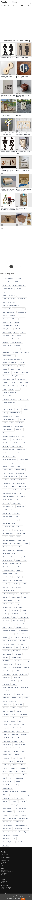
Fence (4, 490)
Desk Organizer (17, 439)
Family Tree (22, 486)
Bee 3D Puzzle (7, 332)
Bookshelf (15, 352)
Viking (27, 795)
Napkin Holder (7, 654)
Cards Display (22, 379)
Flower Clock (16, 503)
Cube (11, 423)
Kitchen (26, 597)
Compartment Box (15, 413)
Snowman (15, 734)
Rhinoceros (19, 704)
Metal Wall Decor (22, 634)
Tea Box (11, 761)
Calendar (15, 372)
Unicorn (23, 791)
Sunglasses (6, 758)
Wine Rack (14, 815)
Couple (17, 416)
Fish (20, 493)
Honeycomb (21, 557)
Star (21, 741)
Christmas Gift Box (8, 396)
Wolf (4, 818)
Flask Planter (21, 496)
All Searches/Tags (5, 857)
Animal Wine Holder (8, 312)
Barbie (22, 319)
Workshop (21, 842)
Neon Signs (18, 654)
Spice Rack (6, 738)
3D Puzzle (23, 5)
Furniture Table (7, 516)
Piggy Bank (6, 684)
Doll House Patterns (9, 453)
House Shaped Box (15, 563)
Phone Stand (6, 677)
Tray (4, 778)
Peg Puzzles (6, 667)
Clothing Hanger (8, 409)
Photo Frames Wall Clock (10, 681)
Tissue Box (23, 768)
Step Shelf (13, 748)
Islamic (19, 570)
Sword (21, 758)
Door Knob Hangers (9, 463)
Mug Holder (16, 651)
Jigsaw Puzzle (18, 580)
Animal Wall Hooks (18, 309)
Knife (18, 600)
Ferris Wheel (25, 490)
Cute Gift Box (19, 426)
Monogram (22, 641)
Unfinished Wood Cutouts (10, 791)
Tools (9, 5)
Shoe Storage (7, 724)
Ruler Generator (5, 875)
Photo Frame (17, 677)
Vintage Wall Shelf (8, 798)
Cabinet (5, 369)
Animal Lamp (22, 299)
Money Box (25, 637)
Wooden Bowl (7, 822)
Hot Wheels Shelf (21, 560)
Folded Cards (20, 506)
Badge (5, 315)
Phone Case (23, 674)
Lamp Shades (18, 607)
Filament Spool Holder (9, 493)
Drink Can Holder (15, 466)
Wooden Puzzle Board (9, 832)
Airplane (18, 288)
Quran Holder (16, 698)
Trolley (18, 781)
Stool (20, 748)
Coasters (25, 409)
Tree (10, 778)
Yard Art (5, 845)
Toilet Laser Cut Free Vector (22, 227)
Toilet (4, 771)
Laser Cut (3, 5)
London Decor (23, 617)
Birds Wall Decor (23, 339)
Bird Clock (6, 335)
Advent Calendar (8, 288)
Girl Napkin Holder (8, 533)
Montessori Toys (8, 647)
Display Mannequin (8, 449)
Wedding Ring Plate (20, 808)
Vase (13, 795)
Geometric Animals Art (9, 523)
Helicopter (20, 550)
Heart (26, 543)
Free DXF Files (4, 854)
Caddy (12, 369)
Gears (23, 520)
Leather (5, 614)
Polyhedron (19, 694)
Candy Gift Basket (17, 376)
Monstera (20, 644)
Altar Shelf (22, 292)
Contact (3, 865)
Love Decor (6, 620)
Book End (15, 349)
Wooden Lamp (7, 828)
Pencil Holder (17, 667)
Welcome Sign (20, 812)
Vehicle (20, 795)
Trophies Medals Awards (10, 785)
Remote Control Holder (9, 701)
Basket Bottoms (7, 325)
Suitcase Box (17, 755)
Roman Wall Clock (8, 711)
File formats (15, 5)
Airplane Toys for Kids (9, 292)
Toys (11, 775)
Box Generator (5, 870)
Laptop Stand (14, 610)
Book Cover (6, 349)
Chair (4, 389)
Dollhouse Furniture (9, 456)
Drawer (5, 466)
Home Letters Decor (9, 557)
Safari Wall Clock (24, 714)
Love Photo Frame (18, 620)
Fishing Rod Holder (8, 496)
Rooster (19, 711)
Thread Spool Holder (19, 765)
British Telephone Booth (10, 362)
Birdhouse (6, 339)
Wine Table (24, 815)
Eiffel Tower (24, 476)
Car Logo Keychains (8, 379)
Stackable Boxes (17, 738)
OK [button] (23, 898)
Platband (15, 691)
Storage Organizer (18, 751)
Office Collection (16, 657)
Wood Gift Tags (23, 818)
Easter (11, 473)
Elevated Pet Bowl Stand (18, 480)
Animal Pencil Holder (9, 302)
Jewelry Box (18, 577)
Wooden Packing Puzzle (22, 828)
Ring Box (5, 708)
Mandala (26, 624)
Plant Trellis (6, 691)
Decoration (19, 429)
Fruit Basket (6, 513)
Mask (11, 627)
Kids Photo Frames (8, 590)
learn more (17, 898)
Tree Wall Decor (19, 778)
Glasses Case (21, 533)
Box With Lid (25, 352)
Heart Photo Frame (8, 550)
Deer (23, 436)
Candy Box (6, 376)
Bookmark (6, 352)
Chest (17, 389)
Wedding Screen (7, 812)
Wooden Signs (23, 832)
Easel (4, 473)
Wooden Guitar (7, 825)
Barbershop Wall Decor (9, 319)
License (3, 879)
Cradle (5, 423)
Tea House (20, 761)
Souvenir (24, 734)
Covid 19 (22, 419)
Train (24, 775)
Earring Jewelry (19, 470)
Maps (4, 627)
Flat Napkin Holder (8, 500)
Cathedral (22, 386)
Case (20, 382)
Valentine (5, 795)
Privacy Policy (4, 881)
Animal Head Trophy (9, 299)
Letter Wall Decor (16, 614)
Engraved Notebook (19, 483)
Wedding (5, 805)
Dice (25, 443)
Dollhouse (21, 453)
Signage (16, 724)
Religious (26, 698)
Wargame (22, 801)
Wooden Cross (18, 822)
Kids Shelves (25, 594)
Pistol (14, 684)
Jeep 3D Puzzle (7, 577)
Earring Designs (7, 470)
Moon (17, 647)
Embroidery (6, 483)
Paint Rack (18, 661)
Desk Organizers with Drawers (12, 443)
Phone (15, 674)
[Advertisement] (16, 23)
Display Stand (21, 449)
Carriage (5, 382)
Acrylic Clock (6, 285)
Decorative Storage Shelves (11, 436)
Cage (18, 369)
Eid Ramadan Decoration (10, 476)
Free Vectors (4, 856)
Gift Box (19, 527)
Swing (14, 758)
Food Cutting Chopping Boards (12, 510)
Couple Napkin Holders (9, 419)
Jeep (16, 573)
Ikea (19, 567)
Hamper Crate (7, 543)
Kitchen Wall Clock (8, 600)
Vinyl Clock (20, 798)
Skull (23, 724)
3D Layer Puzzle (7, 282)
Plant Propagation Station (10, 687)
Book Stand (25, 349)
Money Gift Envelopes (9, 641)
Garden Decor (7, 520)
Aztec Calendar (22, 312)
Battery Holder (7, 329)
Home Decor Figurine (9, 553)
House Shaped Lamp (9, 567)
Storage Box (6, 751)
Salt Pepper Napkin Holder (18, 718)
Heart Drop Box (16, 547)
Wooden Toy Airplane (9, 838)
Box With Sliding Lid (8, 356)
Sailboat (5, 718)
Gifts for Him (6, 530)
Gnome (5, 537)
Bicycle (23, 332)
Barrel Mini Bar (7, 322)
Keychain (23, 584)
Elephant (5, 480)
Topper (23, 771)
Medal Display (23, 630)
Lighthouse (6, 617)
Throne (5, 768)
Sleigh (4, 728)
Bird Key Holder (16, 335)
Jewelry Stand (7, 580)
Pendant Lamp (7, 671)
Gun (18, 537)
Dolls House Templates (9, 459)
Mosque (25, 647)
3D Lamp (18, 278)
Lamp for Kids (7, 607)
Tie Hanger (13, 768)
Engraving (6, 486)
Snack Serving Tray (22, 731)
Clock (22, 406)
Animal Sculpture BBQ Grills (11, 305)
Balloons (12, 315)
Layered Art (25, 610)
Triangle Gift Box (8, 781)
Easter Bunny (20, 473)
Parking (26, 661)
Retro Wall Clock (7, 704)
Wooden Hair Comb (21, 825)
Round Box (6, 714)
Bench (16, 332)
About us (3, 862)
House (5, 563)
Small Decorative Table (16, 728)
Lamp (17, 604)
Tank (4, 761)
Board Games (7, 345)
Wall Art (5, 801)
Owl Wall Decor (7, 661)
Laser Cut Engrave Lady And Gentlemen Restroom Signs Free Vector (8, 172)
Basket (17, 322)
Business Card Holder (9, 366)
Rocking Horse (22, 708)
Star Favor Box (7, 744)
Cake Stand (6, 372)
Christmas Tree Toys (9, 402)
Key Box (5, 584)
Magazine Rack (7, 624)
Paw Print (19, 664)
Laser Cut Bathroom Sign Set (7, 57)
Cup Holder (19, 423)
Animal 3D (12, 295)
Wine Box (5, 815)
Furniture (16, 513)
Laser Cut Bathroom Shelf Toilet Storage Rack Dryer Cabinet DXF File (8, 209)
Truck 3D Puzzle (7, 788)
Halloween (21, 540)
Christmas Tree (23, 399)
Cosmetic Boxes (7, 416)
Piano (22, 681)
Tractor (18, 775)
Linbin (14, 617)
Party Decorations (8, 664)
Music (24, 651)
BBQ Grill (17, 329)
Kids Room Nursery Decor (10, 594)
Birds (13, 339)
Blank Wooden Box (16, 342)
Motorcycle (6, 651)
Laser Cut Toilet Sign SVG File (22, 170)
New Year (5, 657)
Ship (20, 721)
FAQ (2, 863)
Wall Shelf (13, 801)
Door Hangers (23, 459)
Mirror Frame (15, 637)
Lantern (5, 610)
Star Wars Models (20, 744)
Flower (19, 500)
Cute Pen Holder (7, 429)
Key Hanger (14, 584)
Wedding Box (15, 805)
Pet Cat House (19, 671)
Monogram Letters (8, 644)
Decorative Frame (8, 433)
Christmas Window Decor (10, 406)
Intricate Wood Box (8, 570)
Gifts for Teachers (19, 530)
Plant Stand (24, 687)
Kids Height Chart (16, 587)
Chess (11, 389)
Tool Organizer (13, 771)
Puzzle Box (6, 698)
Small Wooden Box (8, 731)
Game (16, 516)
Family (14, 486)
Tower (4, 775)
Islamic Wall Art (7, 573)
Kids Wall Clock (15, 597)
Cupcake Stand (7, 426)
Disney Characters (16, 446)
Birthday (5, 342)
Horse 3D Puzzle (7, 560)
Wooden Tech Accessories (10, 835)
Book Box (17, 345)
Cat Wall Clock (12, 386)
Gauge (16, 520)
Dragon (20, 463)
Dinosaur (5, 446)
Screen (13, 721)
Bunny (22, 362)
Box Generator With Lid (7, 871)
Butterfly (21, 366)
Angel (4, 295)
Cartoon (13, 382)
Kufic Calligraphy (8, 604)
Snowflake (6, 734)
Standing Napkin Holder (10, 741)
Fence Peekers (13, 490)
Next (19, 267)
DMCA (2, 882)
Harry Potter (18, 543)
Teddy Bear (6, 765)
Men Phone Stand (8, 634)
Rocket (13, 708)
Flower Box (6, 503)
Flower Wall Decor (8, 506)
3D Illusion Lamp (8, 278)
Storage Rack (7, 755)
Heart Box (6, 547)
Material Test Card (21, 627)
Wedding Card (7, 808)
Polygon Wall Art (8, 694)
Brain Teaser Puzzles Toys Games (12, 359)
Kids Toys (5, 597)
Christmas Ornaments (9, 399)
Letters (26, 614)
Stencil (5, 748)
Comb (4, 413)
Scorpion (5, 721)
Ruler (14, 714)
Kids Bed (5, 587)
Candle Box (24, 372)
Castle (27, 382)
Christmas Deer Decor (9, 392)
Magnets (17, 624)
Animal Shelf (6, 309)
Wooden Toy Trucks (8, 842)
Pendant (26, 667)
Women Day (12, 818)
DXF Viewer (4, 873)
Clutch (17, 409)
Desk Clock (6, 439)
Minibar (5, 637)
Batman (17, 325)
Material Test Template (9, 630)
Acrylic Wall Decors (18, 285)
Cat (4, 386)
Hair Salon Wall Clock (9, 540)
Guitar (12, 537)
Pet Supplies (6, 674)
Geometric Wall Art (8, 527)
